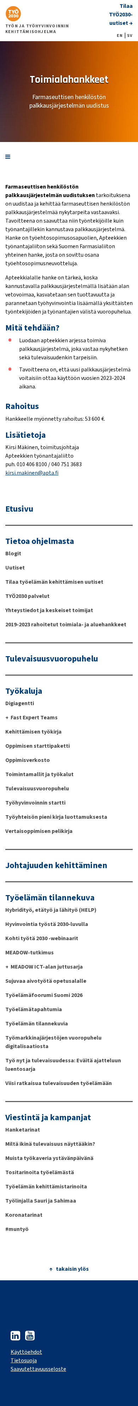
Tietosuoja (24, 1360)
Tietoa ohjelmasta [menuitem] (39, 541)
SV (130, 36)
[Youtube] (30, 1338)
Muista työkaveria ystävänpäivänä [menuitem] (49, 1158)
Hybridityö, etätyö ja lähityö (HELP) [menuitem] (51, 910)
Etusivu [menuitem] (19, 509)
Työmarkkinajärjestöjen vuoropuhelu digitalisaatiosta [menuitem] (53, 1042)
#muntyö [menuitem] (17, 1229)
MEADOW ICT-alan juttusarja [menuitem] (47, 967)
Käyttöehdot (26, 1352)
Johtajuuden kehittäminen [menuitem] (56, 866)
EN (120, 36)
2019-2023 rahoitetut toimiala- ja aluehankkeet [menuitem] (65, 624)
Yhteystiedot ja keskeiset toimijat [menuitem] (49, 610)
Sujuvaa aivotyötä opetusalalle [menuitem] (45, 981)
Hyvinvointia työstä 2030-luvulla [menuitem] (46, 924)
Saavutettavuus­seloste (38, 1369)
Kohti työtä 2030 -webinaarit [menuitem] (41, 938)
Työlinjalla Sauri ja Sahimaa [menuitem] (40, 1201)
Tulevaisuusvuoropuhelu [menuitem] (51, 659)
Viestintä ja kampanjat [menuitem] (48, 1118)
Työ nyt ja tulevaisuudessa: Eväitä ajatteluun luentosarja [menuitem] (63, 1065)
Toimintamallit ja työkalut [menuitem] (39, 774)
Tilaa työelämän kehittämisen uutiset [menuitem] (54, 582)
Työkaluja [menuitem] (23, 691)
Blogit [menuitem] (13, 553)
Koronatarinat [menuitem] (23, 1215)
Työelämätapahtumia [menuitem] (33, 1009)
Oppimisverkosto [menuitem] (27, 760)
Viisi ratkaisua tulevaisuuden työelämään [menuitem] (58, 1083)
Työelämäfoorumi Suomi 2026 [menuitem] (43, 995)
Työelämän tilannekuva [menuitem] (49, 898)
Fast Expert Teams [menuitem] (34, 717)
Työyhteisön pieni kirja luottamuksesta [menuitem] (56, 817)
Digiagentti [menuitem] (19, 703)
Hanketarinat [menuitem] (22, 1130)
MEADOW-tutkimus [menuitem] (29, 953)
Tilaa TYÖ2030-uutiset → (121, 14)
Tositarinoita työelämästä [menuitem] (39, 1172)
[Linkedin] (15, 1338)
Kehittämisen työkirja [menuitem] (33, 732)
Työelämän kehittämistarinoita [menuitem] (46, 1186)
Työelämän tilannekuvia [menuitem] (36, 1024)
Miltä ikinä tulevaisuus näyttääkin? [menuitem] (50, 1144)
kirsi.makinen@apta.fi (31, 473)
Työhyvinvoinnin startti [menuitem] (35, 803)
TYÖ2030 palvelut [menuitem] (27, 596)
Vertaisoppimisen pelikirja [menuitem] (39, 831)
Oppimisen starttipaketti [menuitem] (37, 746)
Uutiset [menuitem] (15, 568)
